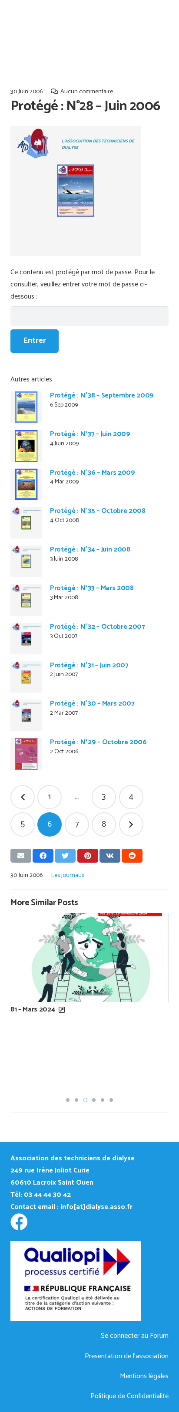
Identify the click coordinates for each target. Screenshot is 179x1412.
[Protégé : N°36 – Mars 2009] (26, 484)
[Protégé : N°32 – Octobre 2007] (26, 638)
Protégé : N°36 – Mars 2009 (92, 473)
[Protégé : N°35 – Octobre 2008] (26, 523)
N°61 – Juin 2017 (35, 1078)
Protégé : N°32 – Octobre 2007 (97, 627)
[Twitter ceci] (65, 856)
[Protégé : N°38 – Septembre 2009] (26, 407)
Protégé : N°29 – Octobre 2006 (98, 742)
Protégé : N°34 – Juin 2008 (90, 549)
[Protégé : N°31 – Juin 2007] (26, 677)
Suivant (131, 824)
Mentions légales (144, 1376)
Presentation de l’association (127, 1356)
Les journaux (67, 875)
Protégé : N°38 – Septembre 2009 (102, 395)
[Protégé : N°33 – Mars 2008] (26, 600)
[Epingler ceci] (87, 856)
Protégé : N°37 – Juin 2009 (90, 434)
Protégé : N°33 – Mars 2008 (92, 588)
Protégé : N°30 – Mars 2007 (92, 703)
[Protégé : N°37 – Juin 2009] (26, 446)
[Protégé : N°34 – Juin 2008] (26, 561)
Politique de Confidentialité (129, 1396)
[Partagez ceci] (43, 856)
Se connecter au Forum (135, 1336)
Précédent (22, 797)
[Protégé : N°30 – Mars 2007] (26, 715)
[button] (67, 1100)
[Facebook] (19, 1222)
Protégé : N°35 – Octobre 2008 (98, 511)
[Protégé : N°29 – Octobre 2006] (26, 754)
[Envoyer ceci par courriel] (20, 856)
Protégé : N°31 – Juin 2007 (89, 665)
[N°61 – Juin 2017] (91, 992)
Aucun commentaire (86, 91)
